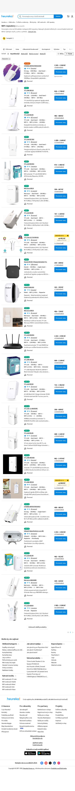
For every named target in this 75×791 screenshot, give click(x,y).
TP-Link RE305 (28, 213)
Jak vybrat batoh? (32, 652)
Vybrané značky (8, 676)
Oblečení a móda (56, 665)
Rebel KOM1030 (29, 287)
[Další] (73, 632)
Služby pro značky (43, 721)
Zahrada (53, 660)
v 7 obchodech (58, 265)
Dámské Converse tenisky (10, 665)
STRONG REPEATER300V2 (32, 507)
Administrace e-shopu (44, 710)
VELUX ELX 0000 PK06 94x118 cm (36, 669)
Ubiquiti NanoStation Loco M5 (34, 531)
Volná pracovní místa (7, 718)
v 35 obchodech (59, 559)
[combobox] (36, 16)
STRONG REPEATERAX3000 (32, 66)
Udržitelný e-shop (60, 723)
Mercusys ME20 (29, 188)
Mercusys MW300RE (30, 580)
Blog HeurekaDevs (7, 726)
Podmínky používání (7, 715)
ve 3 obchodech (59, 608)
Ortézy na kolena (7, 668)
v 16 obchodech (59, 436)
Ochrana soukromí (25, 723)
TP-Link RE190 (28, 556)
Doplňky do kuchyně (8, 647)
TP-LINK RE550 (29, 482)
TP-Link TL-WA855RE (31, 409)
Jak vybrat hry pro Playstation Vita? (37, 647)
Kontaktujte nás (37, 738)
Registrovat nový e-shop (45, 712)
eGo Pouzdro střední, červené (36, 667)
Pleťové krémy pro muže (9, 660)
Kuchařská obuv (7, 655)
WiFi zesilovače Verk (8, 687)
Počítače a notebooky (22, 22)
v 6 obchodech (58, 192)
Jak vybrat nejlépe (34, 644)
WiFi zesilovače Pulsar (9, 689)
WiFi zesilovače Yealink (9, 682)
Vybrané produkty (33, 658)
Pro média (4, 721)
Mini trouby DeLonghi (8, 663)
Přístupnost (5, 732)
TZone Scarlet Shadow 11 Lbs (36, 662)
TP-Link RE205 (28, 433)
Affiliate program (43, 726)
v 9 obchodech (58, 68)
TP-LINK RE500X (29, 458)
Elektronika (12, 22)
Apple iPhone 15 (56, 647)
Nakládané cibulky (7, 670)
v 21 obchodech (59, 338)
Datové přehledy (43, 723)
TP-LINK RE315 (29, 90)
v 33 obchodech (59, 216)
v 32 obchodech (59, 412)
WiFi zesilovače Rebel (8, 684)
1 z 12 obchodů (58, 488)
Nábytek (53, 663)
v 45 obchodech (59, 118)
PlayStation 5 (55, 655)
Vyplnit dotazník (37, 745)
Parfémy (53, 650)
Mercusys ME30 (29, 311)
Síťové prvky (33, 22)
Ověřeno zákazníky (61, 710)
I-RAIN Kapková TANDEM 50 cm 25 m (37, 677)
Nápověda (41, 732)
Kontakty (4, 712)
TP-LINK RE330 (29, 360)
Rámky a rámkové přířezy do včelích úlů (13, 650)
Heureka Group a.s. (28, 768)
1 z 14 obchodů (58, 243)
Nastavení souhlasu (25, 721)
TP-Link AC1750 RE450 (31, 237)
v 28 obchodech (59, 94)
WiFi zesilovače (42, 22)
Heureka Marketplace (44, 718)
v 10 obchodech (59, 314)
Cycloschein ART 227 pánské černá (37, 672)
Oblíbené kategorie (9, 644)
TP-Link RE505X (29, 164)
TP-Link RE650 (28, 606)
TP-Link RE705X (29, 139)
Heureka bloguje (6, 723)
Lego (52, 658)
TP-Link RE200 (28, 115)
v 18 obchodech (59, 461)
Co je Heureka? (6, 710)
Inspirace (58, 721)
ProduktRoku (59, 715)
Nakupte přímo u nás (26, 718)
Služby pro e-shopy (43, 715)
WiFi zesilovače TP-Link (9, 679)
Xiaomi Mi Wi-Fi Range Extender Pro (35, 262)
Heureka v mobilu (25, 712)
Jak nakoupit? (24, 710)
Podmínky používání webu (59, 768)
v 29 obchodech (59, 583)
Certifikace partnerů (61, 718)
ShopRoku (58, 712)
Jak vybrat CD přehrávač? (34, 650)
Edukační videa (42, 729)
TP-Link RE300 (28, 384)
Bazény (53, 652)
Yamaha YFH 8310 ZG (33, 664)
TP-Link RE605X (29, 335)
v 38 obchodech (59, 387)
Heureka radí (23, 715)
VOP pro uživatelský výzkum (28, 731)
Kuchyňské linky (7, 652)
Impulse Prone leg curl (33, 674)
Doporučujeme (56, 644)
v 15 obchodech (59, 167)
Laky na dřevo (6, 658)
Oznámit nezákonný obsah (9, 729)
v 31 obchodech (59, 534)
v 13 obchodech (59, 143)
